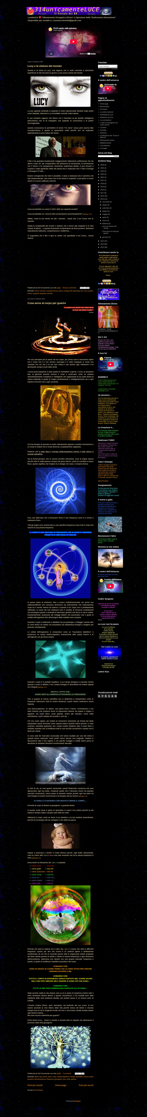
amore (36, 291)
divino (61, 291)
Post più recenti (35, 1085)
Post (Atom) (38, 1090)
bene (50, 1077)
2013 (102, 244)
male (68, 1079)
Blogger (77, 1101)
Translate (114, 68)
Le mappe (103, 148)
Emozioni (103, 133)
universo (50, 293)
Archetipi (103, 130)
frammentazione (40, 1079)
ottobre (105, 205)
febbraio (105, 223)
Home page (60, 1085)
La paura (103, 127)
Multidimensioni (105, 143)
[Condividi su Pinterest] (89, 288)
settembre (106, 208)
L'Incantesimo (105, 145)
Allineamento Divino (107, 140)
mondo (90, 291)
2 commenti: (67, 1073)
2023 (102, 174)
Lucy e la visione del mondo (45, 66)
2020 (102, 183)
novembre (106, 202)
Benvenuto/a (104, 106)
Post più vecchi (86, 1085)
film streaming (75, 291)
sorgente (36, 293)
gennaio (105, 237)
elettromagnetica (63, 1077)
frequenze (50, 1079)
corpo (54, 1077)
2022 (102, 177)
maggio (105, 214)
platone (73, 1079)
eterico (86, 1077)
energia (66, 291)
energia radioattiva (76, 1077)
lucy (85, 291)
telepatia (43, 293)
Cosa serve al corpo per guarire (47, 303)
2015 (102, 199)
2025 (102, 168)
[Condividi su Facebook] (87, 288)
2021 (102, 180)
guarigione (58, 1079)
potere (30, 293)
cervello (42, 291)
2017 (102, 193)
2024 (102, 171)
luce (82, 291)
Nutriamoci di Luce (106, 117)
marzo (104, 220)
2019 (102, 187)
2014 (102, 241)
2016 (102, 196)
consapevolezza (52, 291)
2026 (102, 165)
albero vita (38, 1077)
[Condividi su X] (85, 288)
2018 (102, 190)
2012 (102, 247)
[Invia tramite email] (81, 288)
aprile (104, 217)
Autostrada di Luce (106, 115)
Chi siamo (103, 109)
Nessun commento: (70, 288)
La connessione (105, 120)
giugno (105, 211)
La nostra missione (106, 112)
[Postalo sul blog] (83, 288)
